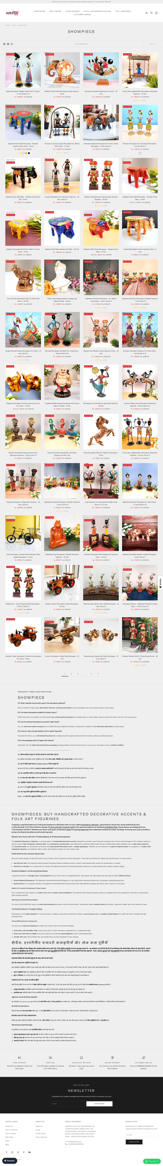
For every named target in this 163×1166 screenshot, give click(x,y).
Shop (14, 25)
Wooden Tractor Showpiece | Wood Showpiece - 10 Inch (62, 605)
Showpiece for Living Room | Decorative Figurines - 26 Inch (101, 404)
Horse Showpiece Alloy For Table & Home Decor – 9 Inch (101, 454)
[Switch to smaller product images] (8, 44)
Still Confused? (123, 11)
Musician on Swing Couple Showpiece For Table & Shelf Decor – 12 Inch (62, 145)
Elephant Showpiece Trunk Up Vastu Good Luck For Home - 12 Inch (23, 404)
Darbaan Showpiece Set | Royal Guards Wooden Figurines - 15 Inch (101, 198)
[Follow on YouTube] (29, 1152)
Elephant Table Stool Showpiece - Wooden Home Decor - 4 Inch (101, 250)
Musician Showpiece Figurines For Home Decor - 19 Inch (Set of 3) (140, 352)
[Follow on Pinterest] (24, 1152)
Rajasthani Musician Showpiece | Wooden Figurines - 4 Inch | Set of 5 (62, 503)
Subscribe (99, 1104)
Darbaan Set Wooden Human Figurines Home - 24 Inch (101, 352)
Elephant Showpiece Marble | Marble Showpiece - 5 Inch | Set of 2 (140, 555)
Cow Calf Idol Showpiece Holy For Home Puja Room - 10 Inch (23, 300)
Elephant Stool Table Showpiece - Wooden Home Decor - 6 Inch (140, 198)
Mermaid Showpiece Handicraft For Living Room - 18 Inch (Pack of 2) (62, 352)
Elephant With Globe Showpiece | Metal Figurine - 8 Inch (62, 92)
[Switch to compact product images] (12, 44)
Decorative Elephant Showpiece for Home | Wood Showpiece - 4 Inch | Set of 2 (101, 145)
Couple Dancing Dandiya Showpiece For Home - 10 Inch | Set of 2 (23, 352)
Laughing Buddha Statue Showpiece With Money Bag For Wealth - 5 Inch (62, 404)
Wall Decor (55, 11)
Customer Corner (82, 14)
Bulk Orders (9, 1137)
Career (38, 1130)
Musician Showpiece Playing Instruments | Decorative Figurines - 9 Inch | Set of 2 (23, 454)
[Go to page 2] (98, 673)
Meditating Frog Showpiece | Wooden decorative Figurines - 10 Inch (62, 555)
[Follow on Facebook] (6, 1152)
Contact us (9, 1126)
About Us (39, 1126)
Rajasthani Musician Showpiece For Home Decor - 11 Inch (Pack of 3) (140, 503)
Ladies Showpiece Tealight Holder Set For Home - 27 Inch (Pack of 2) (23, 92)
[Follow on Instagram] (12, 1152)
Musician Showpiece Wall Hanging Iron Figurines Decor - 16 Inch (101, 555)
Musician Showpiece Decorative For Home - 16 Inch (101, 92)
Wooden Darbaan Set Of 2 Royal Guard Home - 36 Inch (140, 657)
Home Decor (39, 11)
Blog (7, 1145)
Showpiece (22, 25)
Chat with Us (154, 1161)
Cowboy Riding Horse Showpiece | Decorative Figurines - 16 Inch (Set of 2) (140, 404)
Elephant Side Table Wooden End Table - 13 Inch (62, 249)
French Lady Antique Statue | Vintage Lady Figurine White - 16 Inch (62, 300)
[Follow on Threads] (18, 1152)
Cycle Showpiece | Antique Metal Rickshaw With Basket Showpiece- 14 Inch (23, 555)
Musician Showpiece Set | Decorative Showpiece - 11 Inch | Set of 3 (140, 145)
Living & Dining (72, 11)
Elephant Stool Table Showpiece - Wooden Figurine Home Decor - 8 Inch (23, 145)
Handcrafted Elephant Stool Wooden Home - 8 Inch (140, 250)
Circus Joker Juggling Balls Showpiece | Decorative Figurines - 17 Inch (140, 92)
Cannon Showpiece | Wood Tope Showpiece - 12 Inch (62, 657)
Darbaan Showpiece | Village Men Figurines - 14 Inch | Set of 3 (23, 503)
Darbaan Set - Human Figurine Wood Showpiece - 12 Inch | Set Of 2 (23, 605)
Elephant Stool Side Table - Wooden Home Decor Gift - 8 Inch (23, 198)
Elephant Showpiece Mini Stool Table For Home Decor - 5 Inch (23, 250)
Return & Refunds (11, 1130)
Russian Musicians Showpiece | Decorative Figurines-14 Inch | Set (62, 454)
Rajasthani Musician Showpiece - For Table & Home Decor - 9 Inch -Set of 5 (101, 300)
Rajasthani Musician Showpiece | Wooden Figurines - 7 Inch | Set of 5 (140, 300)
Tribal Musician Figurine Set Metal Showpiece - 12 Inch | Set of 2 (101, 657)
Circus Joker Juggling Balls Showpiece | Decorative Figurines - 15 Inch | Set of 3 (140, 454)
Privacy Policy (40, 1133)
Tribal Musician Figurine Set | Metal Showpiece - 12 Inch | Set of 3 (101, 605)
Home (7, 25)
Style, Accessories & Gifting (97, 11)
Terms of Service (41, 1137)
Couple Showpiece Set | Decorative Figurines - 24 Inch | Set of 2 (62, 198)
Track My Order (10, 1133)
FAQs (7, 1141)
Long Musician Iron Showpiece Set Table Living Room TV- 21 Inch (101, 503)
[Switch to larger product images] (4, 44)
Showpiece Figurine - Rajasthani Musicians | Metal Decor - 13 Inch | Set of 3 (140, 605)
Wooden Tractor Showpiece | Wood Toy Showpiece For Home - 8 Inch (23, 657)
